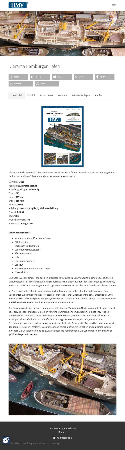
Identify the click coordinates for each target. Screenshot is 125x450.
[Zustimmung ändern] (6, 440)
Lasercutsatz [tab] (46, 95)
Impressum (55, 428)
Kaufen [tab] (98, 95)
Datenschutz (68, 428)
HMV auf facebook (62, 437)
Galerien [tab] (62, 95)
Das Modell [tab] (16, 95)
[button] (18, 77)
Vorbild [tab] (31, 95)
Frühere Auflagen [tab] (81, 95)
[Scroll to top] (118, 443)
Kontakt (62, 432)
